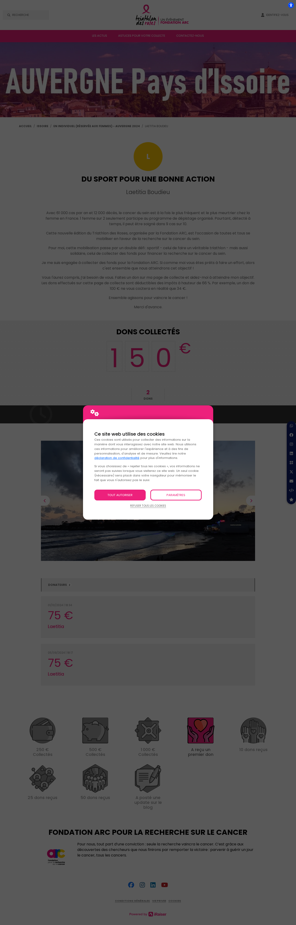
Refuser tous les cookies (148, 506)
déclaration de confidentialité (116, 458)
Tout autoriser (120, 495)
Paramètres (175, 495)
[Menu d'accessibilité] (291, 5)
